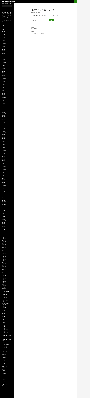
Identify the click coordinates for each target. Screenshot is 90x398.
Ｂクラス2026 (4, 373)
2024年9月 (3, 65)
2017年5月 (3, 194)
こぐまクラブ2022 (5, 295)
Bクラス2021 (4, 251)
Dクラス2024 (4, 281)
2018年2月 (3, 181)
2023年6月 (3, 87)
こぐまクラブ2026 (5, 300)
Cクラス (3, 262)
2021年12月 (4, 113)
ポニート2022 (4, 353)
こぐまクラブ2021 (5, 294)
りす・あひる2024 (5, 332)
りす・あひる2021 (5, 328)
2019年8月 (3, 154)
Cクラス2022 (4, 266)
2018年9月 (3, 170)
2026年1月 (3, 41)
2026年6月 (3, 34)
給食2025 (3, 369)
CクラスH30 (4, 273)
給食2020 (3, 367)
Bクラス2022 (4, 253)
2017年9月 (3, 188)
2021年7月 (3, 121)
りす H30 (3, 326)
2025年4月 (3, 55)
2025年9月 (3, 47)
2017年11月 (4, 185)
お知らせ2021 (4, 288)
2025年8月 (3, 49)
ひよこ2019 (33, 7)
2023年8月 (3, 84)
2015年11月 (4, 220)
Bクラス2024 (4, 256)
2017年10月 (4, 187)
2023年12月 (4, 78)
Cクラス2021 (4, 265)
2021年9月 (3, 118)
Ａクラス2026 (4, 372)
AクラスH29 (4, 246)
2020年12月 (4, 131)
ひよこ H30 (4, 317)
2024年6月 (3, 69)
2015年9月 (3, 223)
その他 (3, 301)
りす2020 (3, 322)
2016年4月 (3, 213)
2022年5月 (3, 106)
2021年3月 (3, 126)
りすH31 (3, 325)
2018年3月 (3, 179)
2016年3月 (3, 214)
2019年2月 (3, 163)
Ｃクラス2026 (4, 375)
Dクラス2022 (4, 278)
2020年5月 (3, 141)
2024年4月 (3, 72)
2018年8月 (3, 172)
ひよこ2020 (4, 306)
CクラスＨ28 (4, 275)
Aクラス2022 (4, 240)
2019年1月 (3, 165)
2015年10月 (4, 222)
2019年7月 (3, 156)
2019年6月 (3, 157)
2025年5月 (3, 53)
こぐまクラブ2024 (5, 297)
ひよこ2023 (4, 310)
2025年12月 (4, 43)
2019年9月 (3, 153)
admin (40, 12)
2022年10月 (4, 99)
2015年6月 (3, 228)
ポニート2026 (4, 358)
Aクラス (3, 237)
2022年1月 (3, 112)
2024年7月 (3, 68)
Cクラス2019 (4, 263)
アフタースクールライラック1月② (37, 32)
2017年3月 (3, 197)
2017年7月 (3, 191)
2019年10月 (4, 151)
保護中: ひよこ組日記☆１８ (6, 12)
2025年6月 (3, 52)
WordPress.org (4, 385)
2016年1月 (3, 217)
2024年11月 (4, 62)
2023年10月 (4, 81)
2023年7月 (3, 85)
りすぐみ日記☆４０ (35, 28)
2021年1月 (3, 129)
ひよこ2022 (4, 309)
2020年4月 (3, 143)
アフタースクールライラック (6, 335)
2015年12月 (4, 219)
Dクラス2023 (4, 279)
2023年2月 (3, 93)
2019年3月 (3, 162)
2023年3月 (3, 91)
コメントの (4, 384)
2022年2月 (3, 110)
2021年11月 (4, 115)
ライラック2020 (4, 361)
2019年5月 (3, 159)
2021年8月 (3, 119)
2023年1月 (3, 94)
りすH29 (3, 323)
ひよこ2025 (4, 313)
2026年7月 (3, 33)
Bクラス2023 (4, 254)
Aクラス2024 (4, 243)
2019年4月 (3, 160)
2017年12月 (4, 184)
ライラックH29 (4, 363)
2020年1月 (3, 147)
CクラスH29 (4, 272)
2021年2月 (3, 128)
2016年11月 (4, 203)
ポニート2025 (4, 357)
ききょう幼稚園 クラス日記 (8, 1)
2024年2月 (3, 75)
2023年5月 (3, 88)
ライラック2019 (4, 360)
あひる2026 (4, 285)
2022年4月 (3, 107)
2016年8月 (3, 207)
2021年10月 (4, 116)
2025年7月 (3, 50)
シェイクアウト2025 (5, 346)
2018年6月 (3, 175)
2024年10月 (4, 63)
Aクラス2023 (4, 241)
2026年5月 (3, 36)
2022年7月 (3, 103)
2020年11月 (4, 132)
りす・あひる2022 (5, 329)
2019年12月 (4, 148)
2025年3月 (3, 56)
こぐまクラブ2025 (5, 298)
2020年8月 (3, 137)
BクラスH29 (4, 259)
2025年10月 (4, 46)
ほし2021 (3, 319)
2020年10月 (4, 134)
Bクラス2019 (4, 250)
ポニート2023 (4, 354)
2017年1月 (3, 200)
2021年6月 (3, 122)
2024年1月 (3, 77)
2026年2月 (3, 40)
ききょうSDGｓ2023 (5, 291)
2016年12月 (4, 201)
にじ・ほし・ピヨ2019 (5, 303)
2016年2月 (3, 216)
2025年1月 (3, 59)
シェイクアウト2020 (5, 344)
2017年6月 (3, 192)
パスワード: (33, 20)
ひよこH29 (3, 316)
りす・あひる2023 (5, 331)
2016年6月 (3, 210)
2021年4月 (3, 125)
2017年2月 (3, 198)
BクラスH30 (4, 260)
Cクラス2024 (4, 269)
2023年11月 (4, 80)
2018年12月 (4, 166)
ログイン (3, 381)
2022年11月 (4, 97)
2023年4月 (3, 90)
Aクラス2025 (4, 244)
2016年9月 (3, 206)
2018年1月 (3, 182)
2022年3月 (3, 109)
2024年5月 (3, 71)
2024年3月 (3, 74)
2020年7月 (3, 138)
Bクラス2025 (4, 257)
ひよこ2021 (4, 307)
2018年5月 (3, 176)
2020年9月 (3, 135)
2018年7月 (3, 173)
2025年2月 (3, 58)
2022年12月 (4, 96)
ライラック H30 (5, 364)
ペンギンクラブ (4, 351)
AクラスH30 (4, 247)
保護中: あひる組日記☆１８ (6, 13)
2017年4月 (3, 195)
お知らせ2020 (4, 287)
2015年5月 (3, 229)
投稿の (3, 382)
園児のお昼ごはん (5, 366)
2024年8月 (3, 66)
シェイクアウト (5, 347)
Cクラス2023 (4, 268)
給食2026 (3, 370)
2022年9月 (3, 100)
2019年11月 (4, 150)
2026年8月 (3, 31)
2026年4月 (3, 37)
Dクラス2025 (4, 282)
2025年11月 (4, 44)
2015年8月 (3, 225)
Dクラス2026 (4, 284)
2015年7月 (3, 226)
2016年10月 (4, 204)
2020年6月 (3, 140)
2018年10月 (4, 169)
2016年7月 (3, 209)
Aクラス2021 (4, 238)
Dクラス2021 (4, 276)
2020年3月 (3, 144)
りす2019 (3, 320)
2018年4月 (3, 178)
